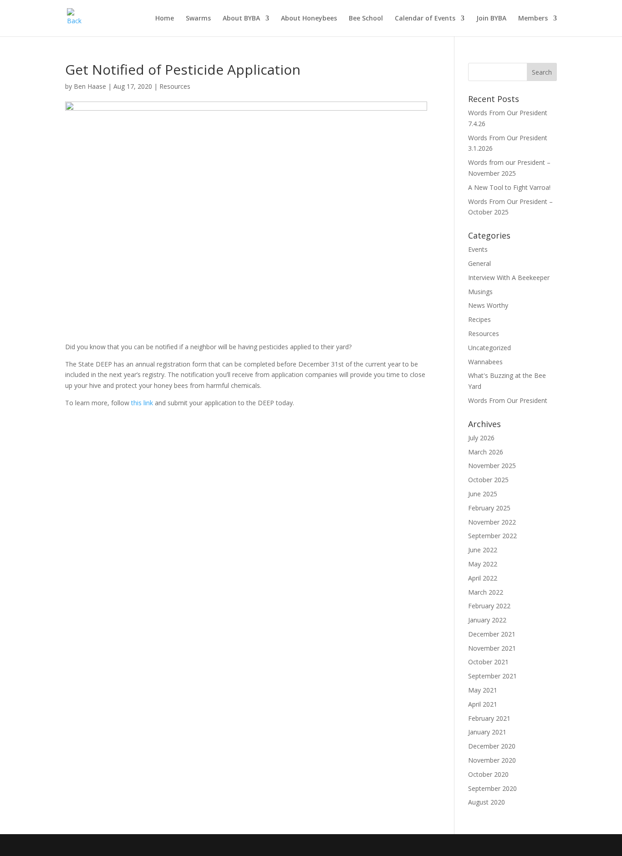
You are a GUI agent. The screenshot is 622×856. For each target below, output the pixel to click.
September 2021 (492, 676)
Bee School (366, 18)
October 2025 (488, 479)
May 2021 (482, 690)
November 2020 (492, 760)
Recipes (479, 319)
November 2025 (492, 465)
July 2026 (481, 437)
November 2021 (492, 648)
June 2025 (482, 493)
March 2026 (485, 452)
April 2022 (482, 578)
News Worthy (488, 305)
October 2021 (488, 661)
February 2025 (489, 508)
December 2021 (491, 634)
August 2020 (486, 802)
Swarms (198, 18)
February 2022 (489, 605)
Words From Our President (507, 400)
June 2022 (482, 549)
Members (533, 18)
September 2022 (492, 535)
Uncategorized (489, 347)
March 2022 (485, 592)
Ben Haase (90, 86)
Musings (480, 291)
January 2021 (487, 732)
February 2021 (489, 718)
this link (142, 402)
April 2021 (482, 704)
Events (478, 249)
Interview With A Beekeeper (509, 277)
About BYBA (241, 18)
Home (164, 18)
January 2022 (487, 620)
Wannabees (485, 361)
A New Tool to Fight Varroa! (509, 187)
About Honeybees (309, 18)
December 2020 (491, 746)
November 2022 (492, 522)
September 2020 (492, 788)
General (479, 263)
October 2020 (488, 774)
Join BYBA (491, 18)
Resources (174, 86)
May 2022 (482, 564)
